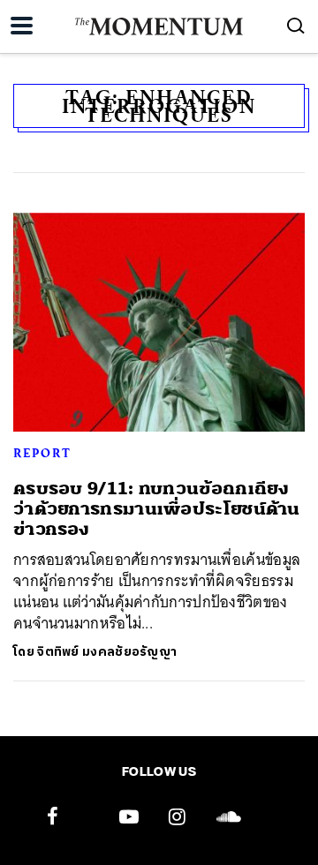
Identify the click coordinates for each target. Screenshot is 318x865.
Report (42, 453)
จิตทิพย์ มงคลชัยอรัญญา (107, 652)
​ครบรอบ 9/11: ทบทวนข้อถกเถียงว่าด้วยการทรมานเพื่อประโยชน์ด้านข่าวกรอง (156, 509)
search (296, 25)
